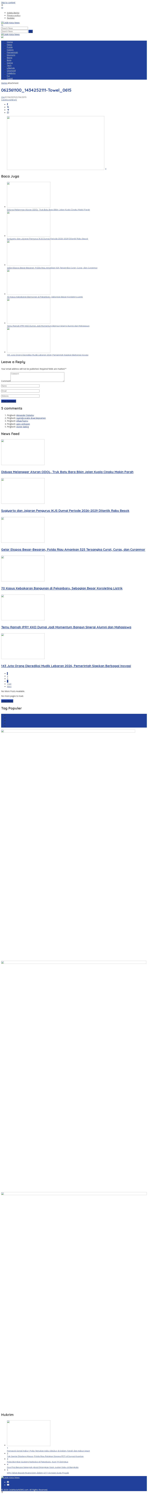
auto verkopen (23, 424)
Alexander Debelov (25, 415)
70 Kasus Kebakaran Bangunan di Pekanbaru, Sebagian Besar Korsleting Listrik (45, 296)
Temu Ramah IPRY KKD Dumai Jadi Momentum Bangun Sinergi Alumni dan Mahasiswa (48, 326)
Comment (6, 381)
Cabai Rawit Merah (16, 720)
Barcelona (11, 723)
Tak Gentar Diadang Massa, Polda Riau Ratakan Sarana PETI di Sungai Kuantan (45, 1456)
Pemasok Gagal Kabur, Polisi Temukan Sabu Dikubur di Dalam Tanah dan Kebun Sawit (48, 1450)
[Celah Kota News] (10, 22)
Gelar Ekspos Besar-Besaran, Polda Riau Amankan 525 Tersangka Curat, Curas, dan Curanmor (52, 267)
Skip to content (8, 2)
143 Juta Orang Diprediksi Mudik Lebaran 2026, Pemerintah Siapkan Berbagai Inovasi (47, 355)
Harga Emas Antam (16, 715)
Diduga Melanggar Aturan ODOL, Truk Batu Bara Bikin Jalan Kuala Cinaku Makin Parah (48, 209)
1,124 (9, 684)
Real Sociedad (13, 726)
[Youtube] (8, 1485)
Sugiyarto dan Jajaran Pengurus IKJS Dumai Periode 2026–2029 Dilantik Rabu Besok (47, 238)
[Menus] (2, 5)
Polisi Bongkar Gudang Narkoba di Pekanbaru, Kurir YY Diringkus (37, 1461)
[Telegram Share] (8, 110)
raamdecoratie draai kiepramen (31, 418)
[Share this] (7, 104)
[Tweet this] (8, 107)
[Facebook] (8, 1482)
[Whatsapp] (8, 112)
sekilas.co (11, 718)
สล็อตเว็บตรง (22, 421)
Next (9, 686)
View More (7, 701)
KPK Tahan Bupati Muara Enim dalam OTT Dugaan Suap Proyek (38, 1472)
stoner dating (22, 426)
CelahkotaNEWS (9, 99)
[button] (30, 31)
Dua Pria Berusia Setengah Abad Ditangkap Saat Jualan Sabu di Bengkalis (42, 1467)
